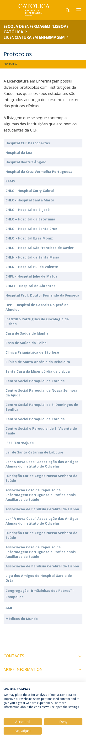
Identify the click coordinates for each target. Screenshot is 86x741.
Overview (10, 64)
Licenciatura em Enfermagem (34, 37)
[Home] (33, 10)
